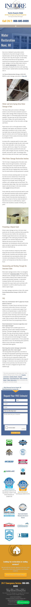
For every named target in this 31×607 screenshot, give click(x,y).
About (12, 589)
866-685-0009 (21, 21)
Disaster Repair (13, 376)
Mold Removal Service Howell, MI (11, 387)
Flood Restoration (14, 378)
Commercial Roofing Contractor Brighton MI (15, 598)
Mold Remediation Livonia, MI (10, 389)
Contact (22, 589)
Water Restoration (12, 380)
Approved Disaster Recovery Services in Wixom (23, 515)
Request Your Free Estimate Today (15, 575)
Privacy (17, 589)
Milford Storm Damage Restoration (15, 600)
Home (7, 589)
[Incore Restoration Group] (15, 9)
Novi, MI (24, 76)
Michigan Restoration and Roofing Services (16, 590)
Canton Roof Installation (15, 596)
